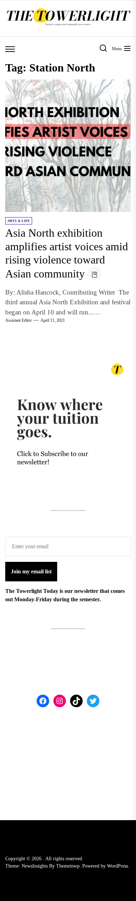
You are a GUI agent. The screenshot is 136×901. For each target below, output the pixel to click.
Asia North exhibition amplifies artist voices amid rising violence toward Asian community (66, 253)
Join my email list (31, 571)
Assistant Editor (18, 320)
